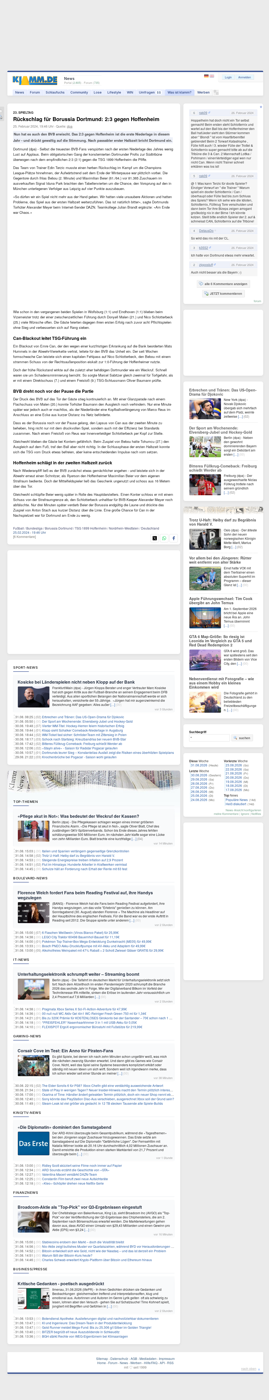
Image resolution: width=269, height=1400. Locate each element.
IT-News (21, 959)
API (162, 1362)
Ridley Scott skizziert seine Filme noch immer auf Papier (82, 1165)
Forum (35, 92)
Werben (203, 92)
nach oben (248, 1368)
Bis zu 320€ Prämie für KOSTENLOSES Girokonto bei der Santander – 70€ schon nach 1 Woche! (111, 1018)
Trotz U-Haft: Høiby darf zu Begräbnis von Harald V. (78, 855)
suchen (244, 738)
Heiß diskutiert (236, 804)
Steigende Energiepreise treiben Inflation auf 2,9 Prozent (82, 860)
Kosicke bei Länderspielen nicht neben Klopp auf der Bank (76, 682)
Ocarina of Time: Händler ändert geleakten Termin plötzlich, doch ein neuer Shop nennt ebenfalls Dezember (119, 1094)
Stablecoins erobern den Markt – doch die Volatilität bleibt (83, 1242)
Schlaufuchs (55, 92)
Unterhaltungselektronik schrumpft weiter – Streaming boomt (78, 974)
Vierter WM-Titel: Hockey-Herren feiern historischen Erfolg (83, 725)
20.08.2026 (234, 777)
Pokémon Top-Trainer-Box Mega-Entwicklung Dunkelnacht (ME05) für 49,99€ (97, 941)
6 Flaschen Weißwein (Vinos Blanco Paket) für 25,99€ (80, 932)
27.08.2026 (199, 787)
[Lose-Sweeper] (216, 94)
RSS (170, 1362)
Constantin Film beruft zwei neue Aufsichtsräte (75, 1178)
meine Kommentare (226, 813)
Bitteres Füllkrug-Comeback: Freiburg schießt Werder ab (82, 743)
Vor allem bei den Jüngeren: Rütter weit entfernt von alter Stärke (220, 560)
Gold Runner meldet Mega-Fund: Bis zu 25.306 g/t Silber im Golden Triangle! (96, 1327)
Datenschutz (119, 1358)
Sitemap (102, 1358)
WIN (130, 92)
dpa (70, 126)
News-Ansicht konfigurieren (243, 810)
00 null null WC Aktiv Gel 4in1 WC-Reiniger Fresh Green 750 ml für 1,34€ (94, 1013)
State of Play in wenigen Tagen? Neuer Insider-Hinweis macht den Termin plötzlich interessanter (110, 1090)
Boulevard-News (30, 878)
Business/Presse (30, 1269)
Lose (98, 92)
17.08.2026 (234, 789)
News (19, 92)
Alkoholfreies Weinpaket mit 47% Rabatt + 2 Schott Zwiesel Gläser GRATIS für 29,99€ (103, 950)
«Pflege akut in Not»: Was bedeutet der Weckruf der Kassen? (78, 816)
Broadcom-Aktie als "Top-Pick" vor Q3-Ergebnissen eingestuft (80, 1207)
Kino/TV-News (27, 1112)
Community (79, 92)
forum (257, 301)
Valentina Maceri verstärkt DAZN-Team (69, 1174)
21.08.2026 (234, 773)
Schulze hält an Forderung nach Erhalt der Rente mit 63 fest (84, 869)
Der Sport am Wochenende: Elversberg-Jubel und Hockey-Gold (87, 721)
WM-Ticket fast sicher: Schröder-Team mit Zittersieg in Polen (84, 734)
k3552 (203, 248)
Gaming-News (27, 1036)
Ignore (245, 813)
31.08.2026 (199, 765)
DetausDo (206, 230)
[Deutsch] (207, 76)
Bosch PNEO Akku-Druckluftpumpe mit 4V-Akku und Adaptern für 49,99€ (94, 946)
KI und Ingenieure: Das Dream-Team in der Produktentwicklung (87, 1323)
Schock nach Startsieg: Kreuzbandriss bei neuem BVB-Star (84, 739)
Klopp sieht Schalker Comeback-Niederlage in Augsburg (82, 730)
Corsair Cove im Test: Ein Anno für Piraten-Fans (65, 1051)
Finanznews (25, 1192)
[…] (112, 704)
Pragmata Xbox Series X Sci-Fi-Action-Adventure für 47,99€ (84, 1009)
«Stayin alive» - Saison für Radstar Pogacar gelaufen (80, 748)
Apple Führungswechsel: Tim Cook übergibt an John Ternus (220, 600)
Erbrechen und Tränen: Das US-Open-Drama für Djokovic (83, 717)
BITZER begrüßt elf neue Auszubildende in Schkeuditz (81, 1332)
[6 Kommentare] (24, 536)
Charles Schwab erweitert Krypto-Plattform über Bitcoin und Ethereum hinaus (97, 1259)
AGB (134, 1358)
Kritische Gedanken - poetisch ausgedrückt (61, 1284)
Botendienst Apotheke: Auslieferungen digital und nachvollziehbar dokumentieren (100, 1318)
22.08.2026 (234, 769)
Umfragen (150, 92)
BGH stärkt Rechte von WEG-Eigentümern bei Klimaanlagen (85, 1336)
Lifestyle (114, 92)
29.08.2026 (199, 779)
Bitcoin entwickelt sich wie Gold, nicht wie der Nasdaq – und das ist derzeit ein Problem (104, 1251)
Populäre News (237, 799)
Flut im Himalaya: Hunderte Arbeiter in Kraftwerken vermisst (84, 864)
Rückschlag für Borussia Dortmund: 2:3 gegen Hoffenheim (86, 119)
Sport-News (25, 667)
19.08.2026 (234, 781)
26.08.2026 (199, 791)
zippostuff (206, 265)
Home (101, 1362)
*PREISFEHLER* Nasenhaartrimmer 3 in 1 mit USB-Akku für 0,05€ (89, 1022)
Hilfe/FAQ (150, 1362)
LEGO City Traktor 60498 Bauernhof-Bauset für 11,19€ (81, 937)
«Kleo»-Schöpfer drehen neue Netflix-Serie (73, 1183)
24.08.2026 (199, 799)
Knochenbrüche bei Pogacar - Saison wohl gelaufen (79, 757)
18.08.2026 (234, 785)
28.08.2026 (199, 783)
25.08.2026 (199, 795)
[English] (212, 76)
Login (228, 77)
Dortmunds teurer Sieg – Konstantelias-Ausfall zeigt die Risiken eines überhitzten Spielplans (108, 752)
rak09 (203, 113)
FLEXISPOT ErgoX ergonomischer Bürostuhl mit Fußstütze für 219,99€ (92, 1027)
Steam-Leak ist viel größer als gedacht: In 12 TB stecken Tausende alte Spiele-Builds (102, 1103)
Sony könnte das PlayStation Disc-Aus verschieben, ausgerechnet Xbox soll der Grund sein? (108, 1099)
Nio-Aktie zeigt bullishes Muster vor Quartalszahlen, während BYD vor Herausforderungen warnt (110, 1246)
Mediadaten (148, 1358)
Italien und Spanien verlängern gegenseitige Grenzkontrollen (85, 851)
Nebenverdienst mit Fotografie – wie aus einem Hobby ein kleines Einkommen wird (221, 683)
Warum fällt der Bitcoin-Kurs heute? (67, 1255)
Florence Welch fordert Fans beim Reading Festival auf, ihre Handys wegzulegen (85, 895)
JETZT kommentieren (226, 293)
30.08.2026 (199, 775)
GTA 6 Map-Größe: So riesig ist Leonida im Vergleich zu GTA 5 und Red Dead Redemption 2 (220, 640)
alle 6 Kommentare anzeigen (226, 283)
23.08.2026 (234, 765)
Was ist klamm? (180, 92)
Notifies (256, 813)
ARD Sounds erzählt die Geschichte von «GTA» (76, 1170)
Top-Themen (25, 801)
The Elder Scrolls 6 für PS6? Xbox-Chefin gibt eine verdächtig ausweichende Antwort (102, 1085)
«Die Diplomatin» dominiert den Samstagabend (64, 1127)
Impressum (167, 1358)
